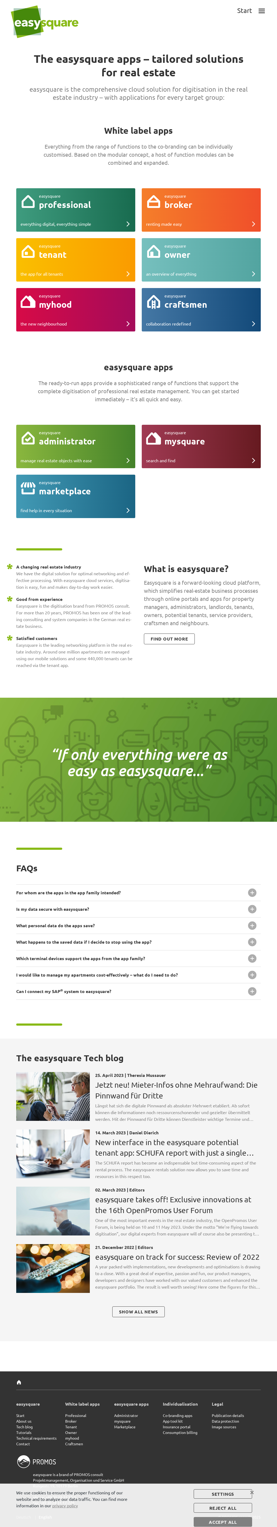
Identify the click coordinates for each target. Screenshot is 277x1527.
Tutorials (23, 1432)
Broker (71, 1421)
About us (23, 1421)
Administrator (126, 1415)
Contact (23, 1443)
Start (20, 1415)
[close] (252, 1492)
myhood (72, 1438)
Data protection (225, 1421)
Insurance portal (176, 1426)
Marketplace (125, 1426)
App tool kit (173, 1421)
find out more (169, 639)
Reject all (223, 1508)
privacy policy (65, 1505)
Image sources (224, 1426)
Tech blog (24, 1426)
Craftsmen (74, 1443)
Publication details (228, 1415)
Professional (75, 1415)
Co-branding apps (177, 1415)
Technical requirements (36, 1438)
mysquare (122, 1421)
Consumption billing (180, 1432)
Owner (71, 1432)
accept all (223, 1522)
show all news (138, 1311)
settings (223, 1494)
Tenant (71, 1426)
